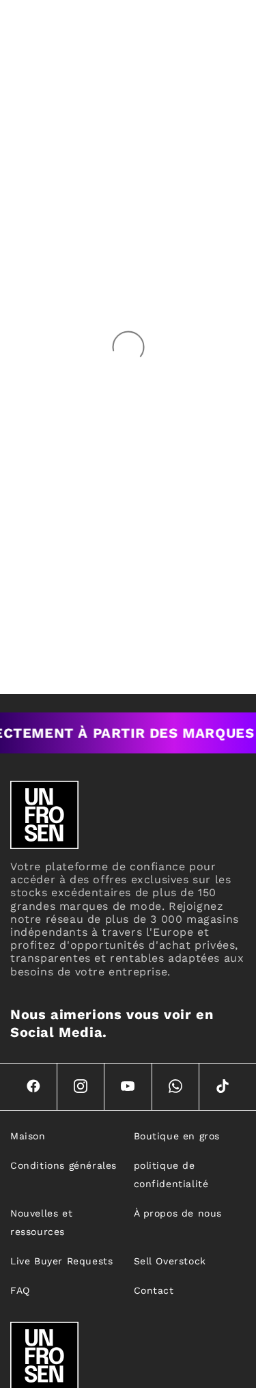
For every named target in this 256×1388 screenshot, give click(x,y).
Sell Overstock (170, 1260)
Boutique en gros (177, 1135)
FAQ (20, 1290)
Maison (28, 1135)
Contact (154, 1290)
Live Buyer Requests (61, 1260)
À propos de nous (178, 1213)
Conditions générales (63, 1165)
